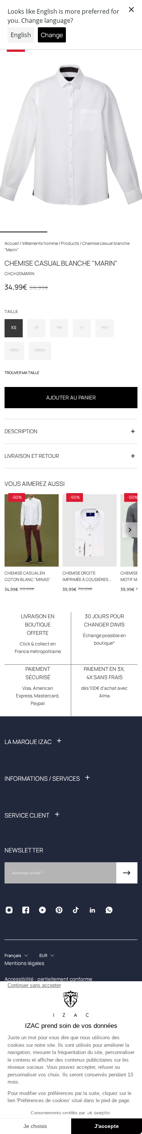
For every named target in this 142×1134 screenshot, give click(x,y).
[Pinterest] (59, 910)
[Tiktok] (75, 910)
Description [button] (21, 431)
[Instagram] (9, 910)
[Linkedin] (92, 910)
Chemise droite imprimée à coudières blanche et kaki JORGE (86, 576)
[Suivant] (129, 529)
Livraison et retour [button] (32, 455)
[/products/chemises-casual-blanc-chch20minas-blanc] (32, 530)
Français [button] (13, 955)
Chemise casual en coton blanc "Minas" (27, 576)
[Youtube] (42, 910)
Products (70, 243)
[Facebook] (25, 910)
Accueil (12, 243)
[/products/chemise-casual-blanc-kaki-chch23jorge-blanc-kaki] (89, 530)
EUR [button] (43, 955)
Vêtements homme (40, 243)
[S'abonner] (126, 872)
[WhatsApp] (109, 910)
